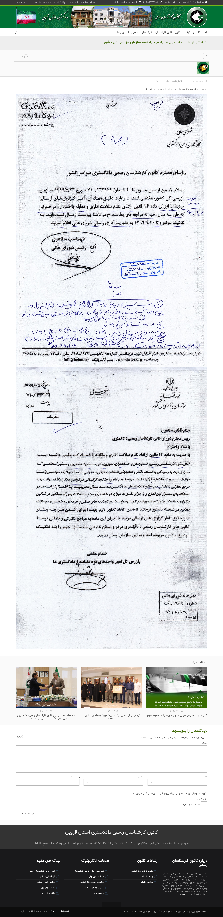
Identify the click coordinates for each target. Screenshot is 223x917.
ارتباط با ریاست (146, 876)
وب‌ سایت (75, 776)
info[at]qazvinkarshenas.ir (125, 2)
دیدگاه (112, 743)
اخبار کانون (177, 81)
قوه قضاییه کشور (47, 876)
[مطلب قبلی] (199, 56)
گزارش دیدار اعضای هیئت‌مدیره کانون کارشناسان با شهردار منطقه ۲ (111, 717)
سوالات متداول (146, 882)
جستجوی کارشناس (42, 2)
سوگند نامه (49, 911)
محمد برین (194, 81)
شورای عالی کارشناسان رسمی (42, 871)
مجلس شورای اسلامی (45, 882)
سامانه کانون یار (96, 876)
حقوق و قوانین (64, 911)
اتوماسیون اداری (88, 2)
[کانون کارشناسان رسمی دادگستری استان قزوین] (111, 17)
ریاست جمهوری (48, 888)
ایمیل (115, 776)
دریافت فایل (98, 893)
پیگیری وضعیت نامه (94, 888)
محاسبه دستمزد (23, 2)
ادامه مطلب (183, 894)
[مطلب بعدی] (206, 56)
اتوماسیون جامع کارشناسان (66, 2)
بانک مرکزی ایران (47, 893)
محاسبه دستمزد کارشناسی (92, 882)
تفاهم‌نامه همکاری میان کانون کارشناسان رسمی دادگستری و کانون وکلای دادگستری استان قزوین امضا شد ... (46, 717)
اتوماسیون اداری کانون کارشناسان (89, 871)
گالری (23, 911)
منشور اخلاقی (35, 911)
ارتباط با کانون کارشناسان (141, 871)
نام (179, 776)
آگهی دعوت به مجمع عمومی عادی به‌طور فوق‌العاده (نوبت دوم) (176, 715)
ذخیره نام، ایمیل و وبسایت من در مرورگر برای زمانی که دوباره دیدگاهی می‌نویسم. (169, 793)
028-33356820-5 (150, 2)
